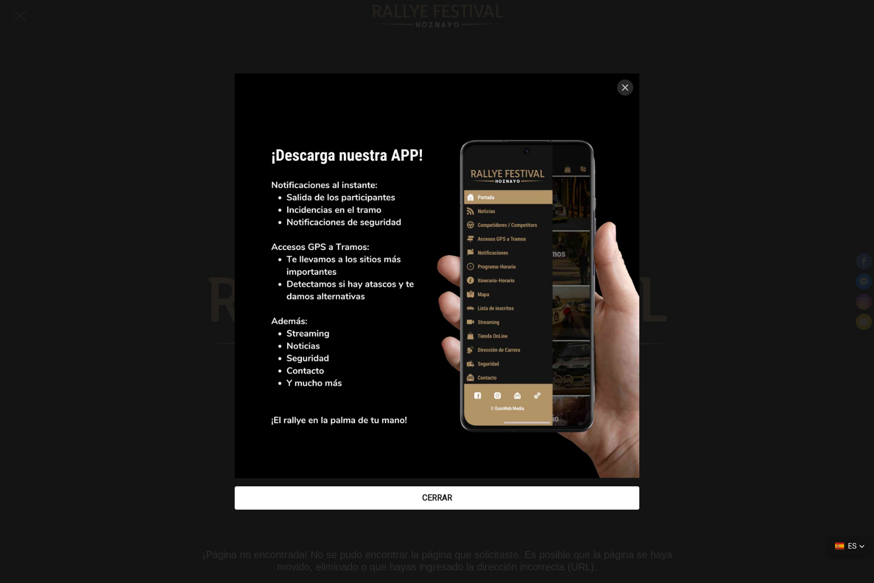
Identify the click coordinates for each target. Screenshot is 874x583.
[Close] (625, 87)
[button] (850, 546)
